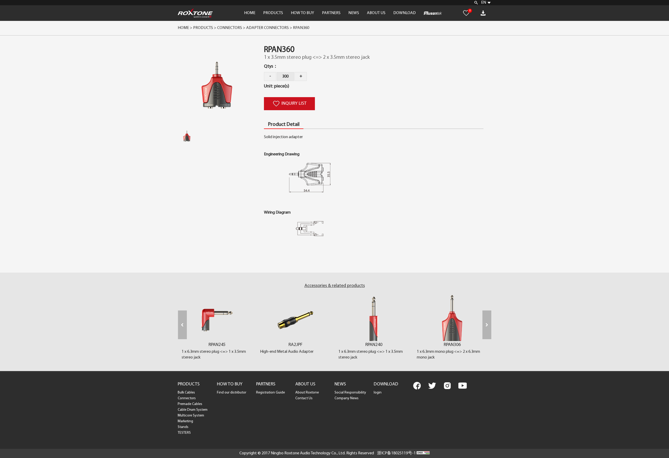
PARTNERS (331, 13)
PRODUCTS (273, 13)
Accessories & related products (334, 286)
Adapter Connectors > (269, 28)
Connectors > (231, 28)
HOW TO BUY (302, 13)
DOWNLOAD (404, 13)
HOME (249, 13)
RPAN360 (301, 28)
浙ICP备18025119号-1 (396, 453)
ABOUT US (376, 13)
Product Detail (283, 124)
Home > (185, 28)
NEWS (353, 13)
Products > (204, 28)
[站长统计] (423, 453)
